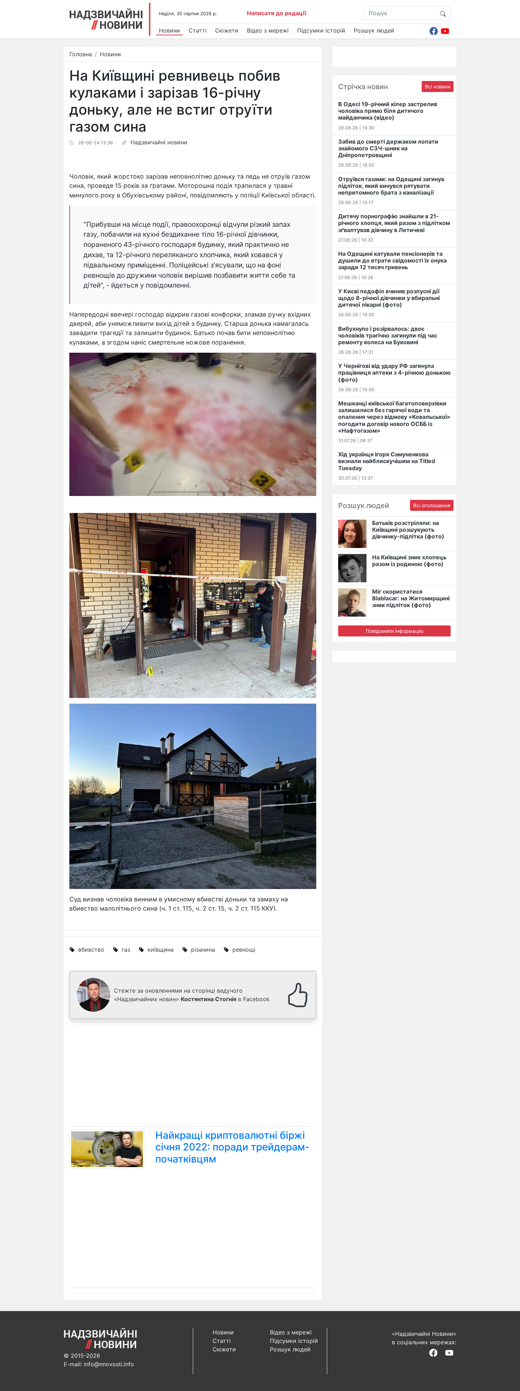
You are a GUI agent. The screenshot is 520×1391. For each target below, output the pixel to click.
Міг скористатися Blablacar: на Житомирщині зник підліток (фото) (411, 598)
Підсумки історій (321, 30)
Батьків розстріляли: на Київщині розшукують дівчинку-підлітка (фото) (408, 529)
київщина (161, 949)
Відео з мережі (268, 30)
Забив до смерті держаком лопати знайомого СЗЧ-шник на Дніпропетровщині (388, 148)
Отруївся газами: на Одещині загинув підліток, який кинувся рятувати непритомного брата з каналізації (391, 185)
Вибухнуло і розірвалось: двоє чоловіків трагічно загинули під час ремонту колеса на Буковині (387, 335)
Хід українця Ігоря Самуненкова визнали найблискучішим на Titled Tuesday (386, 461)
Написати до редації (276, 13)
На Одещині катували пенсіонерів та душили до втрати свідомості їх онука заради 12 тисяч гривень (392, 260)
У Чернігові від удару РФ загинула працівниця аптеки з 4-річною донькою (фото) (394, 372)
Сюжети (226, 30)
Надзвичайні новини (159, 142)
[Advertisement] (192, 1074)
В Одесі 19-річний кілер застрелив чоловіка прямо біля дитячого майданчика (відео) (387, 110)
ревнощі (243, 949)
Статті (198, 30)
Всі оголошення (431, 505)
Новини (169, 30)
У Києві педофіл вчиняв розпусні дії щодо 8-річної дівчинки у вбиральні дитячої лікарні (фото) (389, 298)
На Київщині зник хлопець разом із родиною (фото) (409, 560)
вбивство (91, 949)
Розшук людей (374, 30)
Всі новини (437, 86)
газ (126, 949)
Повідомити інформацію (394, 631)
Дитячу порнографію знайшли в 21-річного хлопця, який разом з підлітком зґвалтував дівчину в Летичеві (394, 223)
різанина (203, 949)
